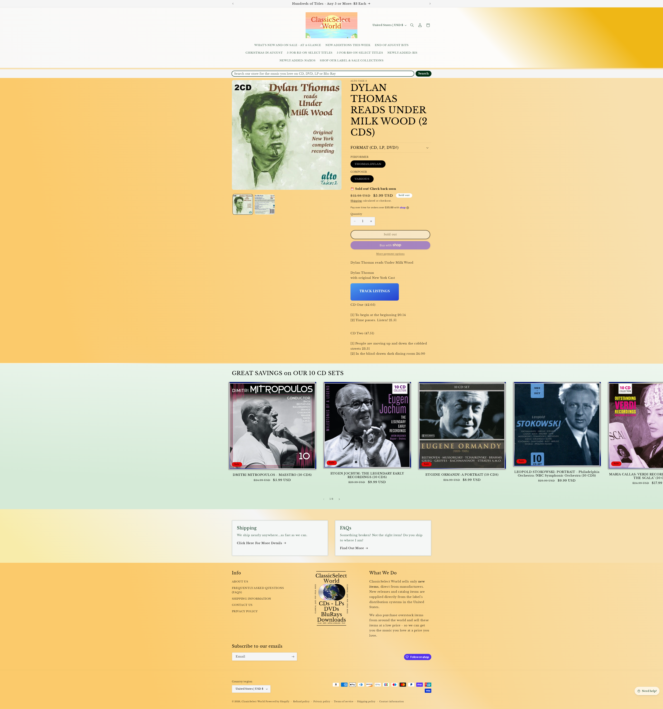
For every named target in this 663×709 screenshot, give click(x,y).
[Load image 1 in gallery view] (243, 204)
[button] (412, 25)
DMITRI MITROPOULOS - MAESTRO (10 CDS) (272, 475)
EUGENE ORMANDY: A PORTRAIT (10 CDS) (461, 475)
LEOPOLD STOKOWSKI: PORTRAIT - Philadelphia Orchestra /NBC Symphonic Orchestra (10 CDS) (556, 473)
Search (423, 73)
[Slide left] (324, 499)
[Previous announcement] (233, 3)
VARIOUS (364, 179)
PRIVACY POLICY (245, 611)
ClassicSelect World (253, 701)
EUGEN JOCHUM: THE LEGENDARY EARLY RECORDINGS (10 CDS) (367, 475)
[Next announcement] (430, 3)
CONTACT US (242, 605)
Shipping (356, 200)
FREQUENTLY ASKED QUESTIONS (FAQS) (258, 590)
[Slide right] (339, 499)
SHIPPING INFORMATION (251, 598)
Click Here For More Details (259, 543)
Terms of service (343, 701)
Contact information (391, 701)
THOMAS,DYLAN (370, 164)
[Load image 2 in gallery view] (265, 204)
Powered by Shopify (277, 701)
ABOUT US (240, 581)
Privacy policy (321, 701)
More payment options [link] (390, 253)
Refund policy (301, 701)
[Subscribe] (293, 656)
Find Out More (352, 548)
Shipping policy (366, 701)
